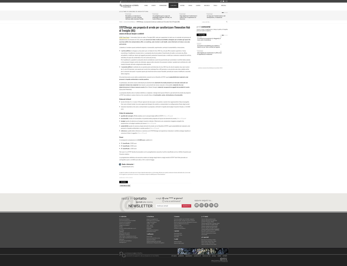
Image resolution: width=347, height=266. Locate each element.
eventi (154, 5)
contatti (225, 256)
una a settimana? (172, 201)
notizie (182, 5)
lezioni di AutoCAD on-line (153, 238)
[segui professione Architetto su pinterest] (216, 205)
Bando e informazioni (127, 164)
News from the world (124, 233)
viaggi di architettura (152, 222)
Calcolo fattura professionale (208, 219)
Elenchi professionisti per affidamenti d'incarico (185, 222)
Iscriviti (186, 206)
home (146, 5)
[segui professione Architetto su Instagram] (201, 205)
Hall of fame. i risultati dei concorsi (127, 236)
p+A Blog (121, 230)
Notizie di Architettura (124, 223)
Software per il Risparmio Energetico (155, 243)
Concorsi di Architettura (125, 222)
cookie (219, 256)
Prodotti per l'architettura (125, 241)
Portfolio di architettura (179, 228)
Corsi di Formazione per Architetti (127, 220)
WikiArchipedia (178, 241)
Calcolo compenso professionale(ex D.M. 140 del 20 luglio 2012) (209, 226)
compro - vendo (150, 223)
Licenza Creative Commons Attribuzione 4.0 (216, 260)
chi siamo (174, 256)
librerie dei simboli (151, 239)
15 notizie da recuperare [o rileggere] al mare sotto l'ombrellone (209, 39)
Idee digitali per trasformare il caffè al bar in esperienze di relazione (209, 53)
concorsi (127, 7)
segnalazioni (188, 256)
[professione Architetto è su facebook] (206, 205)
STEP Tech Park (124, 37)
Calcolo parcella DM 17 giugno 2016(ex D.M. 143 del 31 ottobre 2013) (210, 224)
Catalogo (121, 231)
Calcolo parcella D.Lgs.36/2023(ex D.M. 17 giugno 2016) (209, 221)
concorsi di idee (125, 186)
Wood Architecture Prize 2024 (208, 244)
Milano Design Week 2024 (207, 243)
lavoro (198, 5)
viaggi (190, 5)
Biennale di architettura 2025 (208, 240)
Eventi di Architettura (124, 219)
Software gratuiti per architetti (154, 241)
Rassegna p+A (122, 242)
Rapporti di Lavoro (178, 227)
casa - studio (150, 225)
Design (121, 227)
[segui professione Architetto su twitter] (211, 205)
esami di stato (150, 227)
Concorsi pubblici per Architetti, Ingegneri (184, 219)
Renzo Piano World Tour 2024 (208, 241)
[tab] (223, 12)
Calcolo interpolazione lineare (208, 233)
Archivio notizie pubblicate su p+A (127, 228)
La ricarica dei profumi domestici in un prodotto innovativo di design (162, 17)
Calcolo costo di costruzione (208, 231)
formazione (163, 5)
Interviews (121, 239)
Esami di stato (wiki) (179, 243)
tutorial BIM (204, 234)
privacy (214, 256)
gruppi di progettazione (152, 219)
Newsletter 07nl (178, 233)
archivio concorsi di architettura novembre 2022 (210, 68)
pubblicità (181, 256)
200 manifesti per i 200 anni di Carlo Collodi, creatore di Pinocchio (134, 17)
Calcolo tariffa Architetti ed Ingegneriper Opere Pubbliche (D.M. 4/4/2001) (210, 229)
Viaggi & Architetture (124, 225)
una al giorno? (174, 198)
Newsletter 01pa (178, 235)
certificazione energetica (152, 230)
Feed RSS (176, 236)
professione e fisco (151, 231)
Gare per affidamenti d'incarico (181, 223)
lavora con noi (206, 256)
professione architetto (129, 5)
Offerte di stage (177, 225)
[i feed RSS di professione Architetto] (196, 205)
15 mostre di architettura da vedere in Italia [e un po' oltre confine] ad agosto (208, 46)
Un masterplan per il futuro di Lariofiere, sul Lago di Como (215, 16)
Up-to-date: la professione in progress (128, 237)
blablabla (149, 228)
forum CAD (149, 236)
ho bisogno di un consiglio (153, 220)
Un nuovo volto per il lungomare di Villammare (189, 16)
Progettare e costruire (124, 234)
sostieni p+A (197, 256)
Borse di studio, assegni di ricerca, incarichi (184, 220)
